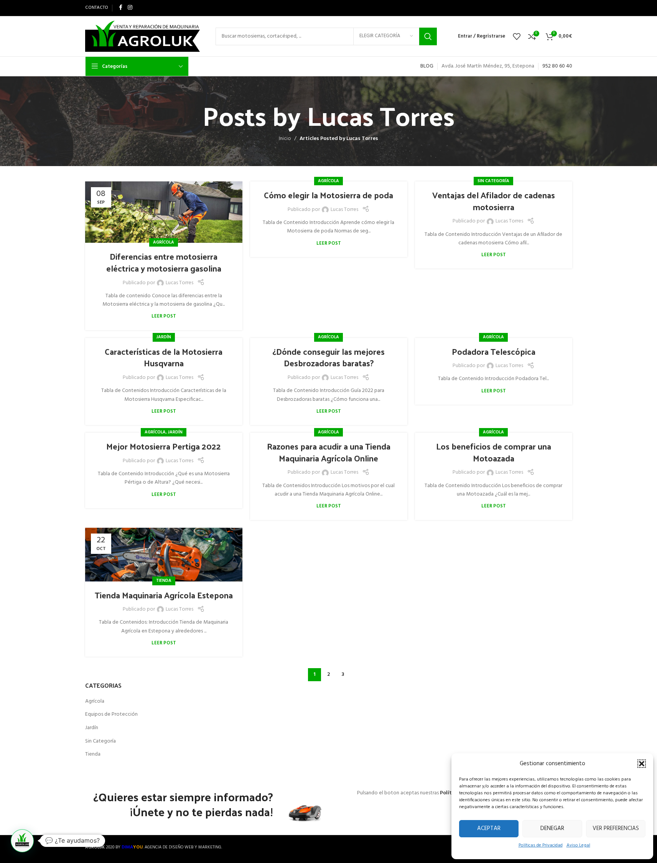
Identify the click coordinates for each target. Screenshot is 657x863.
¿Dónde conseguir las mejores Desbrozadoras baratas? (328, 357)
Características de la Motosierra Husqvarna (163, 357)
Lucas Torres (380, 114)
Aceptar (489, 828)
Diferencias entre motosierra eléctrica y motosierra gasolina (163, 262)
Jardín (163, 337)
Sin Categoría (493, 181)
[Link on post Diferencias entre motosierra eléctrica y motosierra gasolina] (163, 212)
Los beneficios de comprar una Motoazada (493, 452)
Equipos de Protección (111, 714)
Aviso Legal (578, 845)
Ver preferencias (616, 828)
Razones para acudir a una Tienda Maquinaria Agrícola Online (328, 452)
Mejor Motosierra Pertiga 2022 (163, 446)
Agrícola (163, 242)
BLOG (426, 66)
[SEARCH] (428, 36)
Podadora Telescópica (493, 351)
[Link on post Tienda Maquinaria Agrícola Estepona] (163, 554)
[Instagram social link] (130, 7)
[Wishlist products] (516, 36)
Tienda (163, 580)
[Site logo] (142, 36)
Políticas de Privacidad (541, 845)
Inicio (285, 138)
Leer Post (163, 316)
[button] (641, 763)
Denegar (552, 828)
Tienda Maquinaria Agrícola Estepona (164, 595)
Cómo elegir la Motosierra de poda (328, 195)
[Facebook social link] (120, 7)
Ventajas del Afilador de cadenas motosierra (493, 200)
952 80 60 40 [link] (557, 66)
